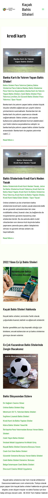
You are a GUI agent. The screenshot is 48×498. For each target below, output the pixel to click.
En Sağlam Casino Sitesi (13, 403)
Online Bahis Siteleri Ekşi (13, 407)
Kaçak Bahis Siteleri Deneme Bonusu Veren (21, 447)
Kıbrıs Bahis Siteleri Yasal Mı (15, 425)
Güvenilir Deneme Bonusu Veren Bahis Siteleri (23, 456)
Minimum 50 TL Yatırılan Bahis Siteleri (19, 412)
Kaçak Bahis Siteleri (27, 9)
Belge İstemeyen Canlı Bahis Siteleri (18, 464)
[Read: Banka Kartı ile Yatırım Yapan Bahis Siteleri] (24, 60)
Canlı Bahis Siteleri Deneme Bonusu (18, 460)
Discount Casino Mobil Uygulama (17, 469)
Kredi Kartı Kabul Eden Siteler (15, 198)
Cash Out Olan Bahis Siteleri (15, 451)
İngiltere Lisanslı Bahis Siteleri (16, 416)
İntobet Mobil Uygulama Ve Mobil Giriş (19, 442)
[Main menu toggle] (43, 9)
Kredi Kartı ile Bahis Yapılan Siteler (29, 195)
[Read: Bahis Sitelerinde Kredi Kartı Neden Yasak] (24, 161)
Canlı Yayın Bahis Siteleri (13, 438)
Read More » (8, 140)
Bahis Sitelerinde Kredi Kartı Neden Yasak (21, 186)
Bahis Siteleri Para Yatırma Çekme (18, 85)
